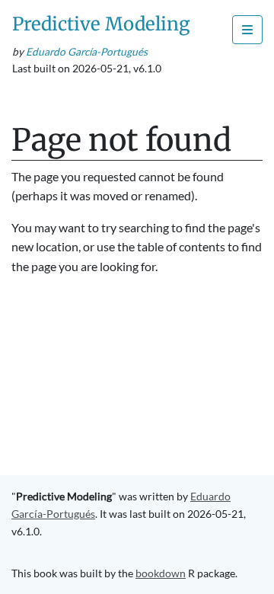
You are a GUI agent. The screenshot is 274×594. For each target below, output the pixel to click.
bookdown (160, 573)
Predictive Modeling (101, 24)
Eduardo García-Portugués (87, 52)
